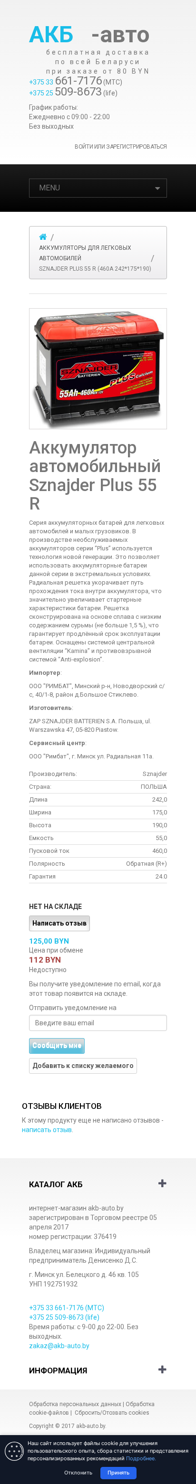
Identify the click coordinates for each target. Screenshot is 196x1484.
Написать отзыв (59, 923)
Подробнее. (141, 1458)
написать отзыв (47, 1130)
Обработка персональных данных (75, 1404)
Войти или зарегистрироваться (121, 146)
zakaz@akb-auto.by (59, 1346)
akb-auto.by (90, 1426)
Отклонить (78, 1472)
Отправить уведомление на (73, 1007)
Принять (118, 1472)
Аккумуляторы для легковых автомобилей (85, 253)
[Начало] (43, 237)
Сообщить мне (56, 1045)
